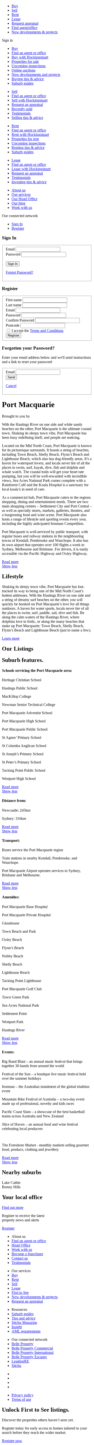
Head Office (21, 1245)
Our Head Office (24, 199)
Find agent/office (24, 28)
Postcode (13, 325)
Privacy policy (23, 1395)
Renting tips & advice (28, 148)
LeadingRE (20, 1361)
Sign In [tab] (17, 224)
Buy (15, 6)
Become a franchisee (27, 1254)
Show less (9, 566)
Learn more (11, 638)
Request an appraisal (27, 105)
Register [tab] (18, 228)
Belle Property (23, 1344)
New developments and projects (36, 75)
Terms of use (21, 1399)
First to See (20, 1293)
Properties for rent (25, 139)
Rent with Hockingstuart (30, 134)
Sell (14, 10)
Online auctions (23, 70)
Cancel (11, 386)
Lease (16, 19)
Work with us (22, 207)
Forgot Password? (19, 272)
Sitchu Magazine (24, 1322)
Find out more (12, 1207)
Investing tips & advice (29, 182)
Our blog (18, 203)
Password (13, 254)
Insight (17, 1327)
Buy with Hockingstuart (30, 57)
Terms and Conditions (46, 331)
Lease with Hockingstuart (31, 169)
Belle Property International (33, 1352)
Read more (10, 562)
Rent (15, 15)
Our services (21, 194)
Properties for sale (25, 61)
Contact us (20, 1258)
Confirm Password (20, 320)
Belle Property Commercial (32, 1348)
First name (14, 300)
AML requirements (26, 1331)
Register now (12, 1441)
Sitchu (16, 1366)
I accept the (37, 331)
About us (19, 190)
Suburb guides (23, 83)
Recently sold (22, 109)
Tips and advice (23, 1318)
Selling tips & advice (27, 118)
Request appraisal (25, 23)
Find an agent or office (29, 53)
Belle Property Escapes (29, 1357)
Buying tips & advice (28, 79)
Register (8, 1228)
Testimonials (21, 113)
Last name (13, 305)
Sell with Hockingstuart (29, 100)
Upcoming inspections (29, 66)
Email (10, 249)
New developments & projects (35, 32)
